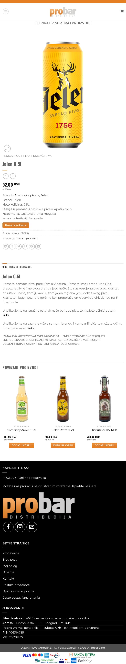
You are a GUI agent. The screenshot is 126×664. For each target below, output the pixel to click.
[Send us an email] (31, 527)
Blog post (9, 559)
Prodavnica (11, 155)
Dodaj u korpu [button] (21, 445)
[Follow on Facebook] (8, 527)
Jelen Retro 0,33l (63, 430)
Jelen (45, 195)
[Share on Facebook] (12, 246)
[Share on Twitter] (19, 246)
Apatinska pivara (26, 195)
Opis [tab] (4, 266)
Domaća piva (42, 155)
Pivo (26, 155)
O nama (8, 572)
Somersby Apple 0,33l (21, 430)
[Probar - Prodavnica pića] (63, 11)
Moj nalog (9, 566)
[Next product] (6, 176)
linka (6, 315)
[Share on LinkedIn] (38, 246)
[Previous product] (13, 176)
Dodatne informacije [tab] (20, 266)
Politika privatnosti (16, 585)
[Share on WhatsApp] (6, 246)
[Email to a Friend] (25, 246)
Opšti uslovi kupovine (18, 591)
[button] (6, 11)
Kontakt (8, 578)
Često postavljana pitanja (21, 597)
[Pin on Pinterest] (32, 246)
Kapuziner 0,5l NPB (104, 430)
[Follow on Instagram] (20, 527)
